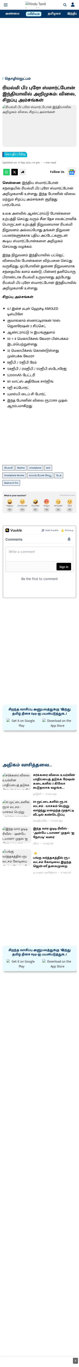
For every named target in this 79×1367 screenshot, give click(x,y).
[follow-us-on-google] (72, 172)
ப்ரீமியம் (34, 14)
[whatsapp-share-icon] (6, 174)
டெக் (58, 475)
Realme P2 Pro (11, 483)
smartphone (35, 468)
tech (48, 468)
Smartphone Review (14, 475)
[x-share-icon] (14, 174)
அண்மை (12, 14)
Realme (21, 468)
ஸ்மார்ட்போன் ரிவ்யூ (40, 475)
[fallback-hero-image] (16, 781)
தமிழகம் (54, 14)
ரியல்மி (8, 468)
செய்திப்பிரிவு (15, 154)
